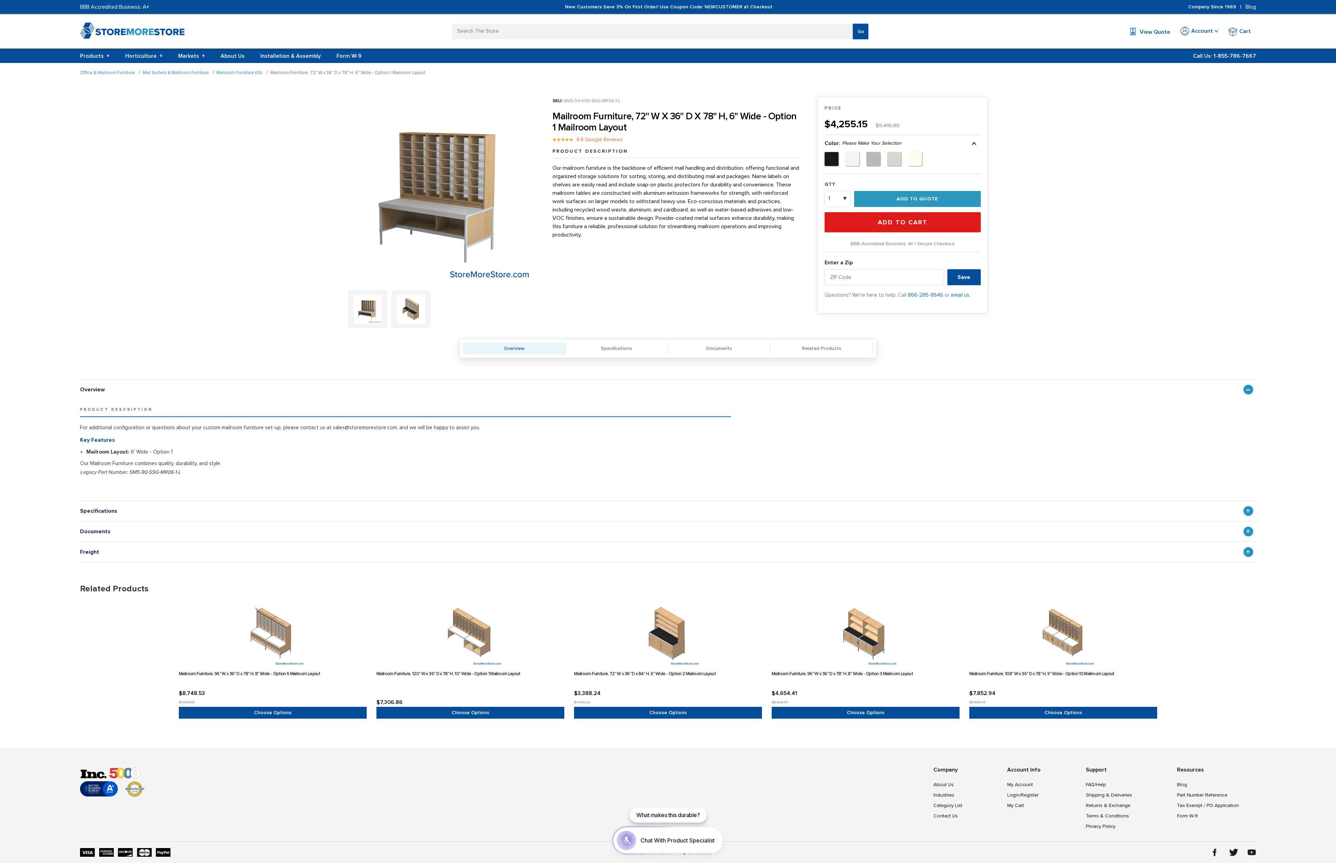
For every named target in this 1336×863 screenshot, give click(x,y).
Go (861, 31)
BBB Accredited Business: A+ (114, 6)
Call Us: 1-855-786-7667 (1224, 56)
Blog (1251, 6)
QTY (830, 184)
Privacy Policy (1100, 826)
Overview (514, 348)
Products (95, 56)
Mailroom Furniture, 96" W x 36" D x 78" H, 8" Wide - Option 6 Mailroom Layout (249, 674)
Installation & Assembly (290, 56)
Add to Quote (917, 199)
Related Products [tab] (114, 589)
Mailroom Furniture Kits (239, 72)
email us (960, 295)
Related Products (821, 348)
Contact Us (945, 816)
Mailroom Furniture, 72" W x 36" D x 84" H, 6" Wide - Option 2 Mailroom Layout (645, 674)
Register (1030, 795)
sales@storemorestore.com (365, 427)
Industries (943, 795)
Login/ (1014, 795)
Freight (89, 552)
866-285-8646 (925, 295)
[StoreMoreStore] (132, 32)
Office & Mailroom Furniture (107, 72)
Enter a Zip (839, 262)
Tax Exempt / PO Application (1208, 805)
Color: (863, 143)
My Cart (1015, 805)
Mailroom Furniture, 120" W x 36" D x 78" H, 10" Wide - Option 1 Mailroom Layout (448, 674)
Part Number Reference (1202, 795)
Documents (719, 348)
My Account (1020, 785)
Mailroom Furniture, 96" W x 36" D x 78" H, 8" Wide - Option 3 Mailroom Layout (842, 674)
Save (963, 277)
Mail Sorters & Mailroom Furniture (176, 72)
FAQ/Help (1096, 785)
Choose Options (273, 713)
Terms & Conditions (1107, 816)
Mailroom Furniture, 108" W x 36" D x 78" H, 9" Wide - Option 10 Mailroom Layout (1041, 674)
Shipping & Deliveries (1109, 795)
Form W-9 (348, 56)
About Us (233, 56)
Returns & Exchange (1108, 805)
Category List (947, 805)
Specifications (616, 348)
